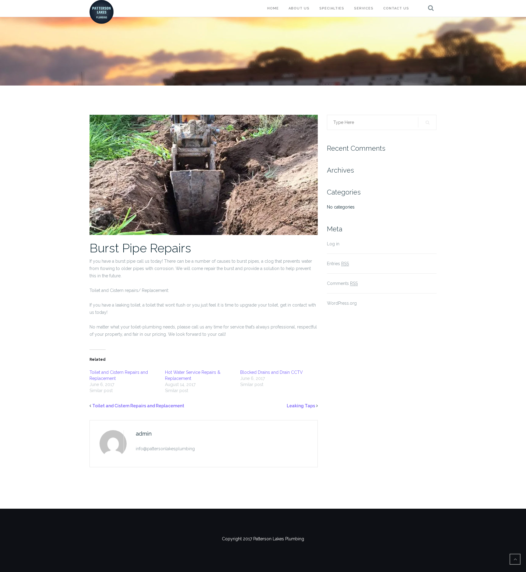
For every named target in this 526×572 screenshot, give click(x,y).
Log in (333, 243)
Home (273, 8)
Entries (338, 263)
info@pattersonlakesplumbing (165, 448)
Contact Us (396, 8)
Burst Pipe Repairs (140, 248)
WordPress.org (342, 303)
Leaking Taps (301, 405)
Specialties (331, 8)
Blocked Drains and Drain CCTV (271, 372)
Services (363, 8)
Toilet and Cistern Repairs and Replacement (138, 405)
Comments (342, 283)
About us (299, 8)
